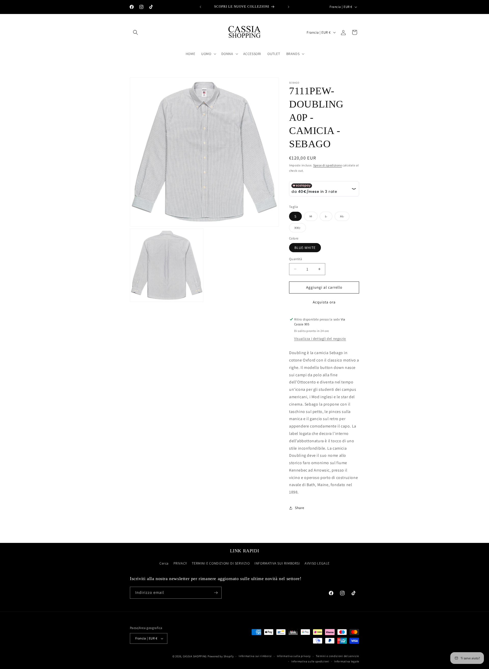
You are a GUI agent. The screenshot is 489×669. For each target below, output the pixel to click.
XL (344, 217)
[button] (135, 32)
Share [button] (299, 507)
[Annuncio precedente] (200, 7)
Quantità (295, 259)
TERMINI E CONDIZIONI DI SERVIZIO (221, 563)
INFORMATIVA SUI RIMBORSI (277, 563)
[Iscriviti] (215, 593)
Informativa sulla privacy (294, 656)
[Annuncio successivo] (288, 7)
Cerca (164, 563)
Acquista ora (324, 302)
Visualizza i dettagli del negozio (320, 338)
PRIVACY (180, 563)
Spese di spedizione (327, 165)
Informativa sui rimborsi (255, 656)
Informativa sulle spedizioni (310, 661)
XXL (300, 228)
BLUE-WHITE (305, 247)
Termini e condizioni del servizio (337, 656)
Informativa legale (346, 661)
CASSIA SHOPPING (195, 656)
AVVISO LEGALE (317, 563)
